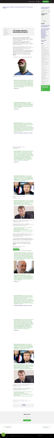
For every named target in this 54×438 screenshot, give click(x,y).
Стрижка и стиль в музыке (45, 62)
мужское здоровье (44, 73)
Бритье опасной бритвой (45, 47)
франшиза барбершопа (45, 83)
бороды (14, 54)
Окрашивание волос (44, 57)
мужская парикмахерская (6, 32)
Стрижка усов (6, 34)
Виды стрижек (43, 48)
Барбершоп (43, 45)
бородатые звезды (6, 30)
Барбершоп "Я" (12, 435)
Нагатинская (43, 28)
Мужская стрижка (44, 55)
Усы (4, 35)
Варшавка (47, 28)
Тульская (42, 41)
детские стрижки (44, 69)
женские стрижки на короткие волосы (45, 70)
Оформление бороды (44, 58)
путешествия (43, 79)
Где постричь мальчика (44, 49)
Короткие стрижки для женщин (45, 54)
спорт (42, 80)
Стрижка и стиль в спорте (45, 63)
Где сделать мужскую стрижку (45, 50)
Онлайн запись (45, 1)
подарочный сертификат (45, 78)
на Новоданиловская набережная (44, 35)
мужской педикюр (44, 75)
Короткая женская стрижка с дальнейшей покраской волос (45, 53)
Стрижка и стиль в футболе (45, 64)
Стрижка (43, 60)
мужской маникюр (44, 74)
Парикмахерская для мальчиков (46, 59)
